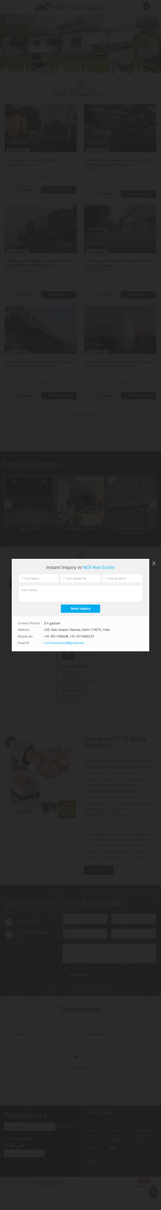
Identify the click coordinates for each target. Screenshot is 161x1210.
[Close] (153, 563)
